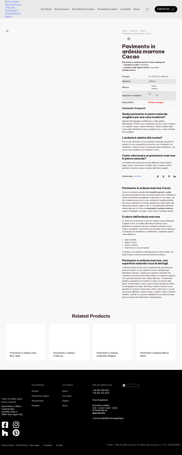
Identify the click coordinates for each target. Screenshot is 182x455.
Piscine (35, 391)
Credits (59, 445)
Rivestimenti (37, 401)
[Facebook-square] (5, 424)
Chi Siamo (46, 9)
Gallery (65, 401)
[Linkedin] (174, 176)
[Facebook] (158, 176)
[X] (163, 176)
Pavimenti (133, 31)
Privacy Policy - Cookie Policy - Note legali (20, 445)
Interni (142, 31)
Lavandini (125, 9)
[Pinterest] (169, 176)
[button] (147, 9)
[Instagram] (16, 424)
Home (124, 31)
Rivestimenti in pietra (83, 9)
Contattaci (47, 445)
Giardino (36, 405)
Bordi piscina (62, 9)
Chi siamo (67, 396)
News (137, 9)
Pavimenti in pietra (107, 9)
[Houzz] (5, 432)
